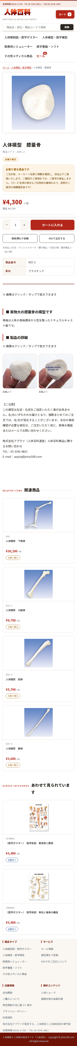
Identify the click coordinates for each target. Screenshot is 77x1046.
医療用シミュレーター (18, 46)
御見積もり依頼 (20, 238)
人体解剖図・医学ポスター (21, 37)
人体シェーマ (48, 992)
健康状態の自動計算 (52, 999)
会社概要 (7, 992)
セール (40, 55)
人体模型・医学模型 (54, 37)
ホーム (6, 67)
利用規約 (7, 1017)
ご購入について (11, 999)
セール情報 (47, 949)
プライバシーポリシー (15, 1011)
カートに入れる (52, 225)
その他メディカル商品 (18, 56)
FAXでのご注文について (54, 961)
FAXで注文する (57, 238)
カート (64, 14)
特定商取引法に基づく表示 (17, 1005)
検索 (66, 27)
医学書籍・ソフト (48, 46)
